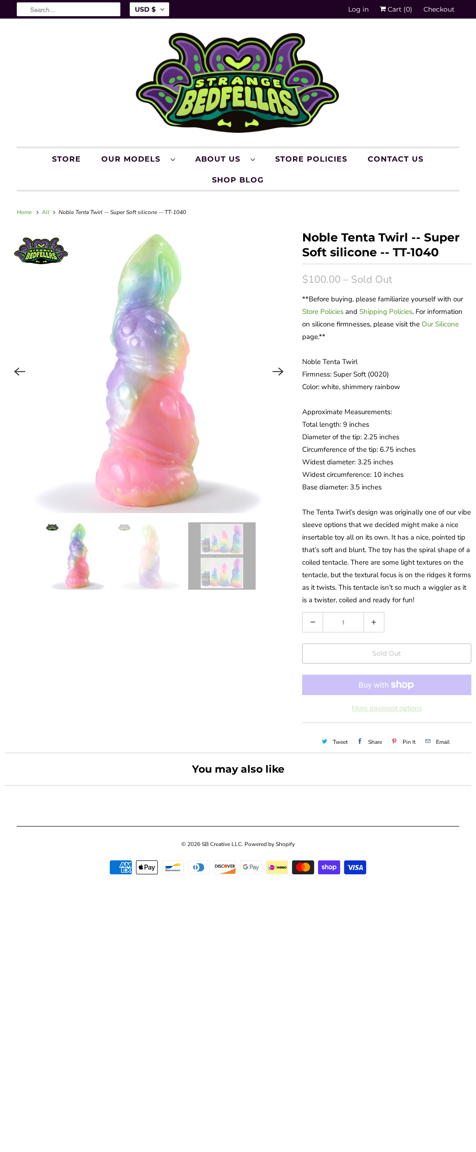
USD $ (145, 9)
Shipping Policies (385, 311)
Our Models (133, 159)
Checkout (439, 9)
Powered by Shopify (270, 844)
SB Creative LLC (222, 844)
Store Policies (311, 159)
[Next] (278, 371)
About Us (220, 159)
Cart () (399, 9)
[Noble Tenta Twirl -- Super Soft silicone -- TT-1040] (149, 371)
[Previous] (19, 371)
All (46, 212)
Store (66, 159)
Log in (358, 9)
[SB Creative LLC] (238, 85)
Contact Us (395, 159)
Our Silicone (440, 324)
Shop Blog (238, 180)
